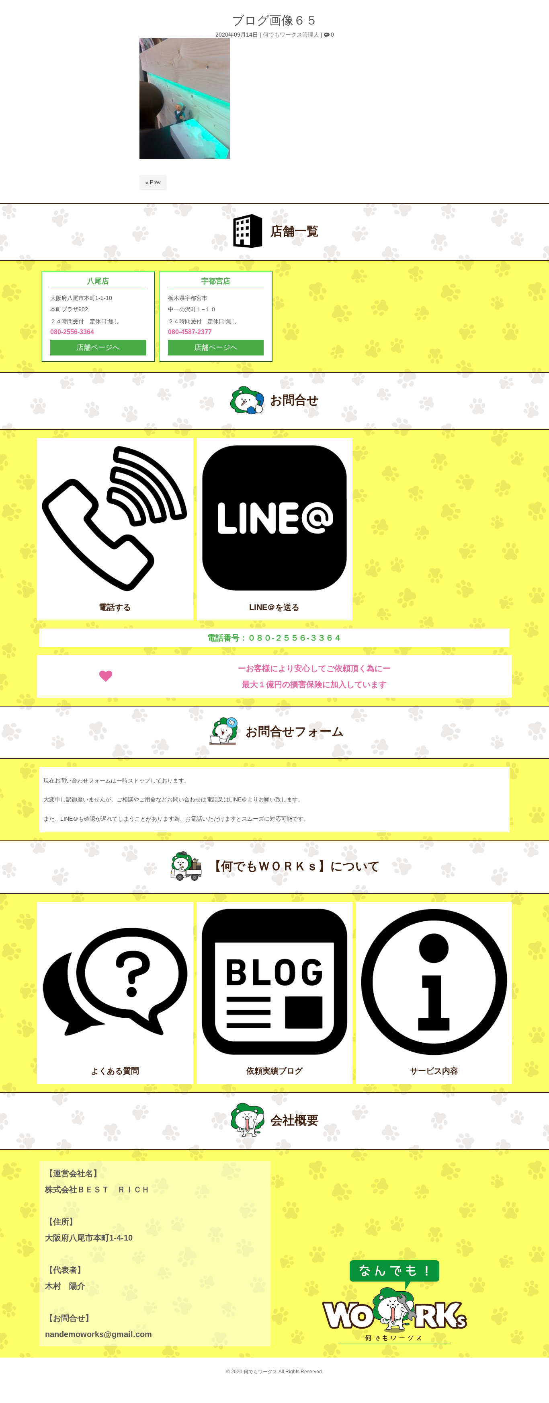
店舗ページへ (98, 347)
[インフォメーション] (434, 1054)
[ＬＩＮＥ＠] (275, 590)
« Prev (153, 182)
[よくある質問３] (115, 1054)
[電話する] (115, 590)
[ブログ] (275, 1054)
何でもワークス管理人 (291, 35)
